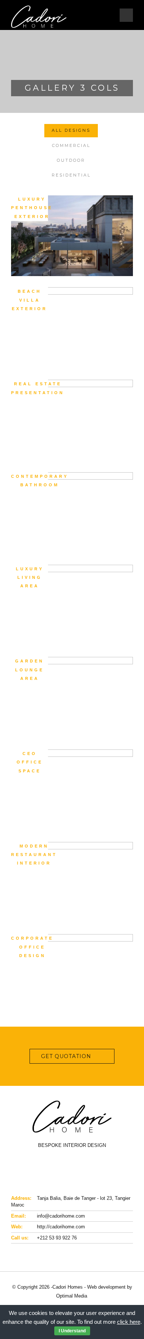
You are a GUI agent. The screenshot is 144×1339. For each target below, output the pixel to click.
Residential (71, 175)
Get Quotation (66, 1056)
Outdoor (71, 160)
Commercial (71, 145)
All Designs (71, 130)
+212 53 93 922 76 (57, 1238)
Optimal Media (71, 1296)
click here (128, 1322)
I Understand (72, 1330)
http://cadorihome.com (61, 1226)
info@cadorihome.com (61, 1216)
